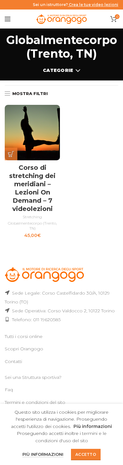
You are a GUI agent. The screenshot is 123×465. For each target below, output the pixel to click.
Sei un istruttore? (75, 4)
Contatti (13, 361)
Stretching (32, 216)
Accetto (85, 454)
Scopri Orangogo (24, 349)
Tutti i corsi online (24, 336)
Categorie (58, 70)
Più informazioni (92, 426)
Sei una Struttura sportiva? (33, 377)
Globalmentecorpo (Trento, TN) (32, 226)
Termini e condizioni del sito (35, 402)
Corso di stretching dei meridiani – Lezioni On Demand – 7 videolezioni (32, 188)
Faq (9, 389)
